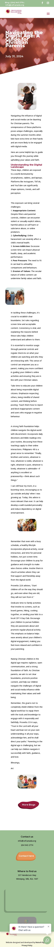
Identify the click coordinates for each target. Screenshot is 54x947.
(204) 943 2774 (17, 3)
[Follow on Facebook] (42, 3)
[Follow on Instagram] (48, 3)
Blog (7, 3)
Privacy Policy (27, 945)
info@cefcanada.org (14, 5)
